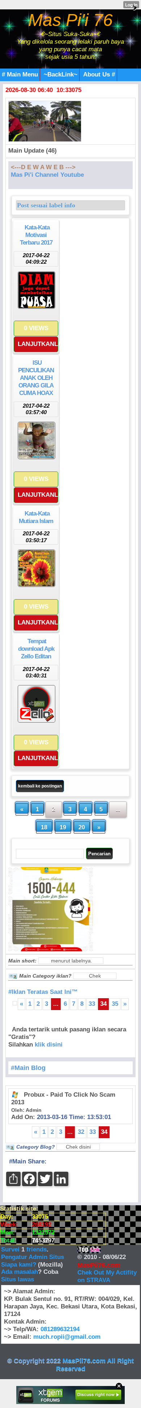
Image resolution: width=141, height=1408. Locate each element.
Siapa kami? (18, 1264)
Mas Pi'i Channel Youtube (47, 174)
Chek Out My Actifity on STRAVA (107, 1276)
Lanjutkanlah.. (38, 344)
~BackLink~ (60, 74)
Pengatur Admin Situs (32, 1257)
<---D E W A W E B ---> (43, 167)
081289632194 (60, 1329)
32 (81, 1131)
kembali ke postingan (40, 786)
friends (36, 1249)
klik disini (49, 1044)
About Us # (99, 74)
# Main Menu (20, 74)
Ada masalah (19, 1271)
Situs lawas (17, 1279)
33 (92, 1003)
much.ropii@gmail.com (67, 1336)
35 (115, 1003)
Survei (11, 1249)
